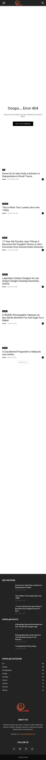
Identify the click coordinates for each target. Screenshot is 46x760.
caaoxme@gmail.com (27, 734)
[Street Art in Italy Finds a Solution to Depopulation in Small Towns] (23, 160)
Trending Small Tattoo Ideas (25, 646)
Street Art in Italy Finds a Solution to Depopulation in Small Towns (21, 175)
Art (4, 170)
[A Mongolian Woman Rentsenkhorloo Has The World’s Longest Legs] (7, 627)
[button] (43, 3)
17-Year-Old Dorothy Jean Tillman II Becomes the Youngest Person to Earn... (28, 609)
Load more (22, 362)
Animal (5, 311)
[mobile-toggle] (3, 3)
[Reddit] (32, 749)
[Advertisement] (23, 29)
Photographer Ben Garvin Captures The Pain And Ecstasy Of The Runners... (28, 637)
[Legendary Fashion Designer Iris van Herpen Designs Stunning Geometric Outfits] (23, 265)
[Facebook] (14, 749)
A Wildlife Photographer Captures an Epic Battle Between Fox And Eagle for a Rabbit (23, 318)
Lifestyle (5, 204)
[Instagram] (20, 749)
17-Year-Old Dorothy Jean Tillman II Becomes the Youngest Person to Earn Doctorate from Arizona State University (22, 244)
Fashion (5, 274)
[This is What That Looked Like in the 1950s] (23, 194)
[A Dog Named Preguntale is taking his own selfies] (23, 338)
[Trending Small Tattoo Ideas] (7, 649)
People (5, 237)
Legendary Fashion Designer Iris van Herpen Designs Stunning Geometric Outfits (20, 281)
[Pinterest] (26, 749)
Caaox (4, 179)
